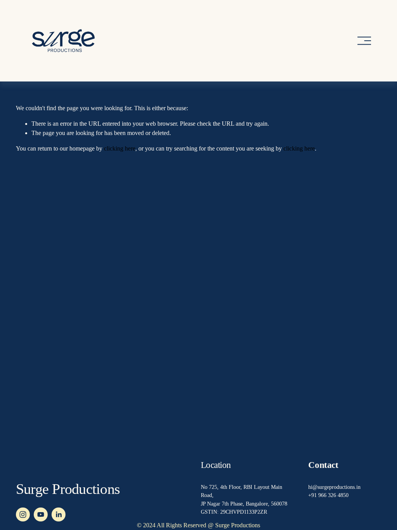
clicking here (119, 148)
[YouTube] (41, 514)
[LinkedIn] (59, 514)
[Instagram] (23, 514)
